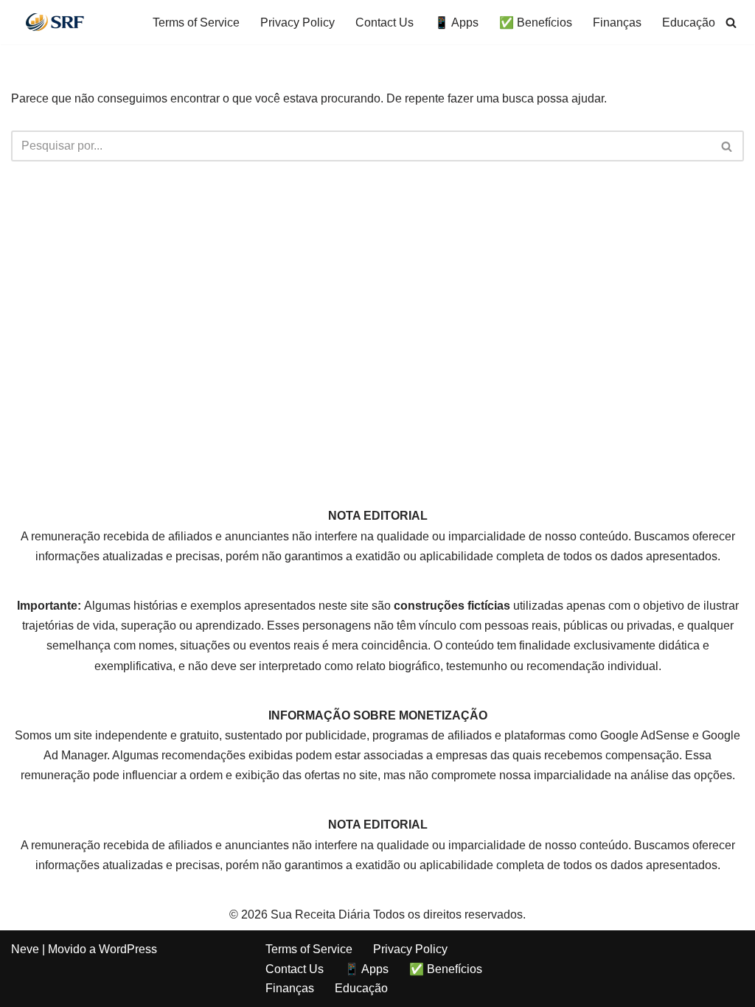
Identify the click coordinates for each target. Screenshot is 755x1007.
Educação (688, 22)
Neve (25, 949)
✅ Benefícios (535, 22)
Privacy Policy (297, 22)
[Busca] (731, 22)
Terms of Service (196, 22)
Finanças (617, 22)
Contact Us (384, 22)
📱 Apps (456, 22)
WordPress (128, 949)
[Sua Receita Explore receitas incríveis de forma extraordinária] (55, 22)
